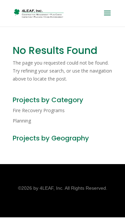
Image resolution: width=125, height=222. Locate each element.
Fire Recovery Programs (39, 110)
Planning (22, 120)
